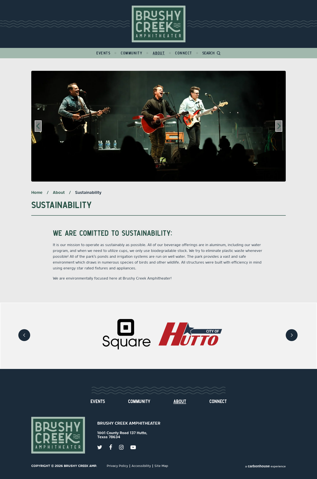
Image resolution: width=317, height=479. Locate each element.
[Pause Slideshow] (280, 77)
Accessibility (141, 466)
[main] (158, 180)
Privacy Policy (117, 466)
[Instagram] (124, 447)
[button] (38, 126)
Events (103, 53)
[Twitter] (103, 447)
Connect (183, 53)
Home (36, 193)
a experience (265, 466)
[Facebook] (114, 447)
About (159, 53)
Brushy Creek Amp (158, 24)
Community (131, 53)
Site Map (161, 466)
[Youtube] (136, 447)
